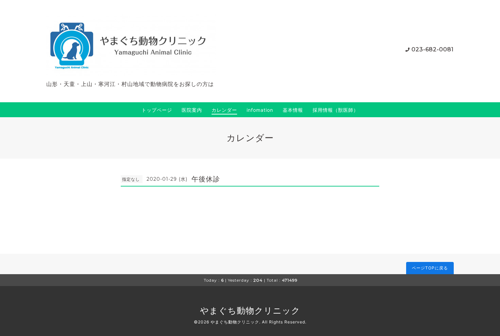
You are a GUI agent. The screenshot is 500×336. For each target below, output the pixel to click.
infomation (260, 110)
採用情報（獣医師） (336, 110)
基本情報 (293, 110)
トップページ (156, 110)
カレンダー (224, 110)
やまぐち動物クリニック (250, 310)
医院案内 (192, 110)
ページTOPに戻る (430, 267)
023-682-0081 (433, 49)
